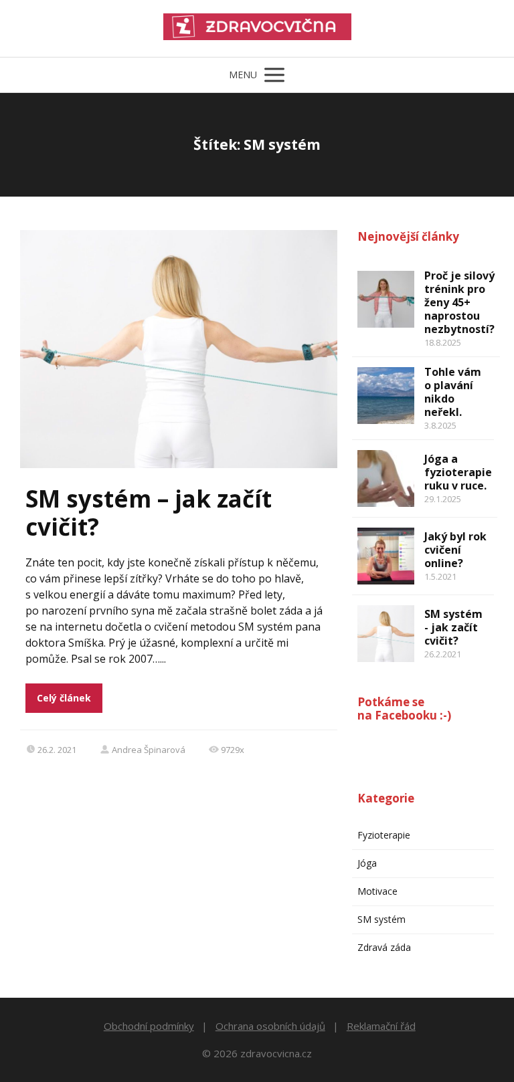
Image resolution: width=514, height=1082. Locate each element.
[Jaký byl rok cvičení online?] (385, 556)
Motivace (377, 891)
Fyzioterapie (383, 835)
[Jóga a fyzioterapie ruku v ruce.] (385, 478)
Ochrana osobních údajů (270, 1026)
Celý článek (64, 697)
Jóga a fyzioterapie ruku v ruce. (458, 472)
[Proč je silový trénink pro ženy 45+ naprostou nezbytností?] (385, 299)
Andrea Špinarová (148, 750)
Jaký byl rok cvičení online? (455, 549)
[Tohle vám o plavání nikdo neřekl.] (385, 395)
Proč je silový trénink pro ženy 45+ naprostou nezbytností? (459, 302)
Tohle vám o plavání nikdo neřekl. (452, 391)
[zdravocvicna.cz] (257, 28)
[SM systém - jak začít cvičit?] (385, 633)
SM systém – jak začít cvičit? (148, 512)
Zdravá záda (384, 947)
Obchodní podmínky (149, 1026)
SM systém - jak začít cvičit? (453, 627)
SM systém (381, 919)
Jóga (367, 863)
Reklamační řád (381, 1026)
